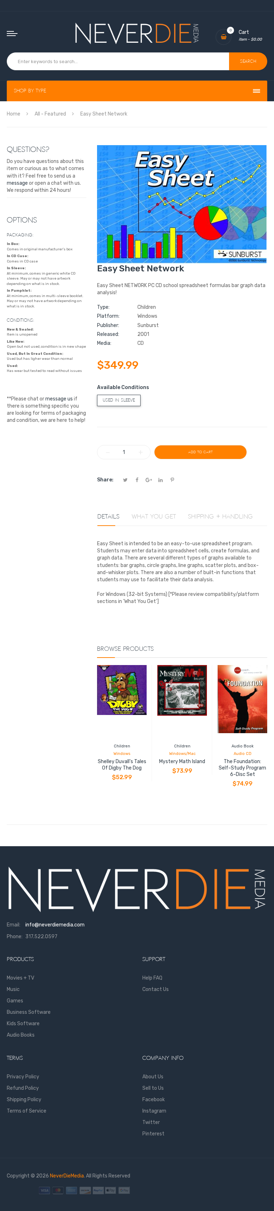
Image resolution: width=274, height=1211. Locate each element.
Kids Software (23, 1024)
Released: (108, 334)
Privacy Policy (23, 1077)
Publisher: (108, 325)
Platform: (108, 316)
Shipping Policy (24, 1100)
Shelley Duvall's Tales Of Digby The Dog (122, 764)
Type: (103, 307)
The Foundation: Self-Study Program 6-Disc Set (242, 767)
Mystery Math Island (182, 761)
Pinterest (153, 1134)
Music (13, 989)
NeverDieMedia (67, 1176)
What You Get (154, 516)
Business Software (29, 1012)
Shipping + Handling (220, 516)
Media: (104, 343)
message (17, 183)
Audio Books (21, 1035)
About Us (152, 1077)
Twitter (151, 1122)
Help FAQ (152, 978)
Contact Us (155, 989)
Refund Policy (23, 1088)
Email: (13, 925)
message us (59, 399)
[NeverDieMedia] (137, 33)
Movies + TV (20, 978)
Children (122, 746)
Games (15, 1001)
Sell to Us (153, 1088)
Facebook (153, 1100)
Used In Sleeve (119, 400)
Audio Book (243, 746)
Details (108, 516)
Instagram (154, 1111)
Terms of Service (26, 1111)
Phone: (14, 937)
